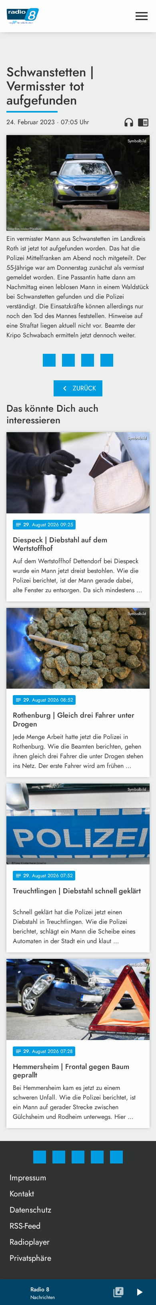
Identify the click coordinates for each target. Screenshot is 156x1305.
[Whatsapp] (78, 1157)
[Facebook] (39, 1157)
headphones (128, 122)
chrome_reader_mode (143, 122)
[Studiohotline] (97, 1157)
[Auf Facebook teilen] (49, 360)
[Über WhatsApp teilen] (87, 360)
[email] (116, 1157)
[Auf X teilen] (68, 360)
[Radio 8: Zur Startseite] (68, 16)
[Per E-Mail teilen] (106, 360)
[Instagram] (58, 1157)
